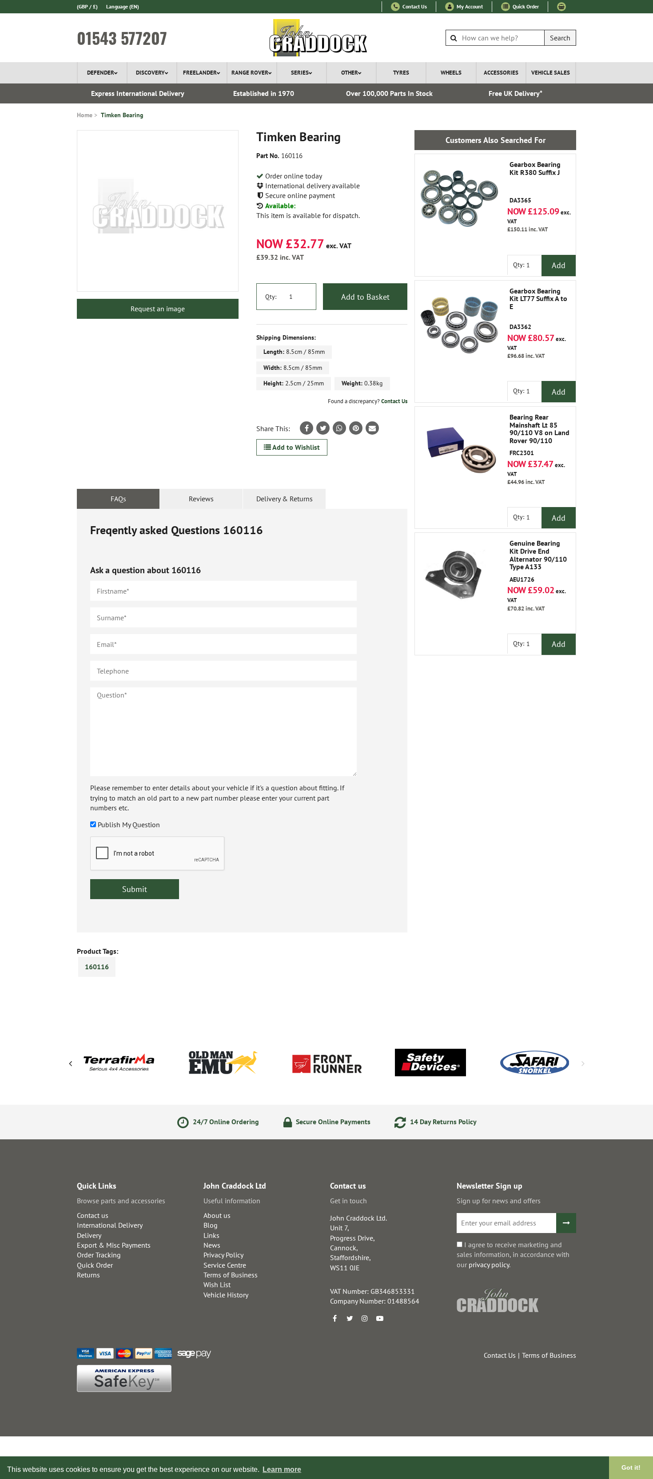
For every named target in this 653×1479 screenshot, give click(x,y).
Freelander (200, 72)
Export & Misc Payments (114, 1245)
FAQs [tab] (118, 498)
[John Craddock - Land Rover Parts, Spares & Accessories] (327, 37)
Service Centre (224, 1265)
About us (217, 1215)
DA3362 (538, 309)
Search (560, 37)
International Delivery (110, 1225)
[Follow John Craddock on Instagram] (364, 1318)
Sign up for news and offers (499, 1200)
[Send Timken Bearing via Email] (372, 428)
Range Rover (249, 72)
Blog (210, 1225)
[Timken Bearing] (158, 211)
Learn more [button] (282, 1469)
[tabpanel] (242, 720)
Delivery (89, 1235)
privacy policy (489, 1264)
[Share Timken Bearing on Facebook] (306, 428)
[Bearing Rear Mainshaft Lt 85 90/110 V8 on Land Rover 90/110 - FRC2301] (459, 451)
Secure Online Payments (332, 1121)
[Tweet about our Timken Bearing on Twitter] (323, 428)
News (211, 1245)
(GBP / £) (87, 6)
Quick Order (525, 6)
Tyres (401, 72)
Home (84, 115)
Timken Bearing (122, 115)
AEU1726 (538, 561)
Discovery (150, 72)
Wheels (451, 72)
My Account (469, 6)
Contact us (92, 1215)
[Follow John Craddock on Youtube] (379, 1318)
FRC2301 (539, 435)
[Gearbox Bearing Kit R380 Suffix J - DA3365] (459, 198)
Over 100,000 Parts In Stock (389, 93)
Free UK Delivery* (515, 93)
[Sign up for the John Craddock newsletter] (566, 1223)
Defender (100, 72)
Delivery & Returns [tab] (284, 498)
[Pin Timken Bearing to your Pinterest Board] (355, 428)
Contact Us (414, 6)
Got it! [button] (631, 1467)
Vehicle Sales (550, 72)
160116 (97, 966)
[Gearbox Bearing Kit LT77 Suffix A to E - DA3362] (459, 325)
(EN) (122, 6)
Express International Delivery (137, 93)
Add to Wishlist (295, 447)
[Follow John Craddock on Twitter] (349, 1318)
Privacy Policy (223, 1254)
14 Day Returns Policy (442, 1121)
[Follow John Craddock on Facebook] (334, 1318)
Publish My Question (129, 824)
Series (300, 72)
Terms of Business (230, 1274)
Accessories (501, 72)
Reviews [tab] (201, 498)
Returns (88, 1274)
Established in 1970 (263, 93)
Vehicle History (225, 1294)
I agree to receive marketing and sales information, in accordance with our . (513, 1254)
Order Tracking (99, 1254)
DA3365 (535, 182)
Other (349, 72)
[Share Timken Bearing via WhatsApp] (339, 428)
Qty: (270, 297)
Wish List (217, 1284)
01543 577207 (122, 38)
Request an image (158, 308)
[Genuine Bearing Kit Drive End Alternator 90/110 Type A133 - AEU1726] (459, 577)
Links (211, 1235)
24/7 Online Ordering (225, 1121)
